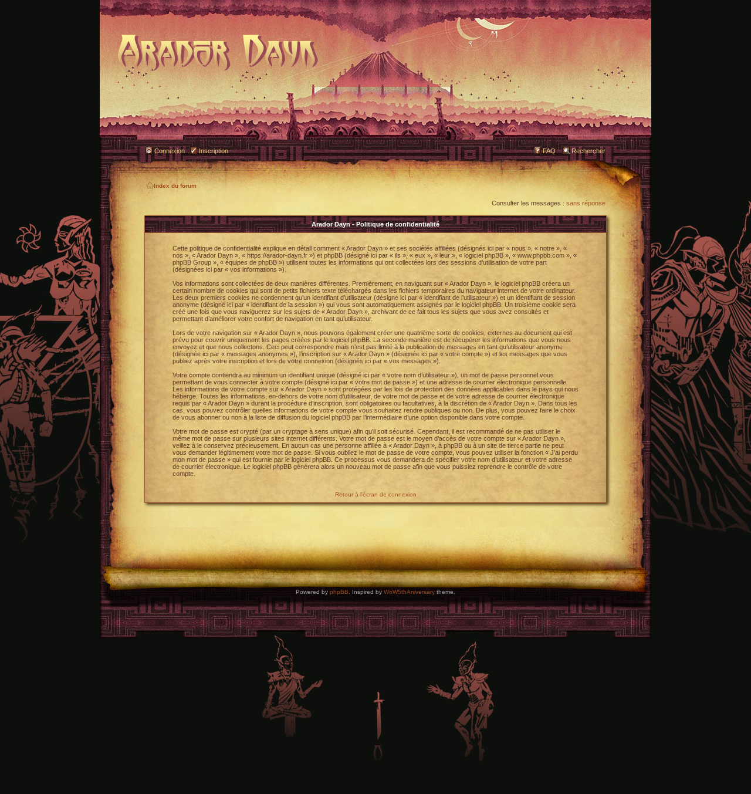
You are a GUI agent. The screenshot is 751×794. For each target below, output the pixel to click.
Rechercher (588, 150)
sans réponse (585, 203)
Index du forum (175, 186)
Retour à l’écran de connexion (376, 494)
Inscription (213, 150)
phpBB (339, 592)
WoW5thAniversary (409, 592)
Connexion (169, 150)
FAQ (549, 150)
